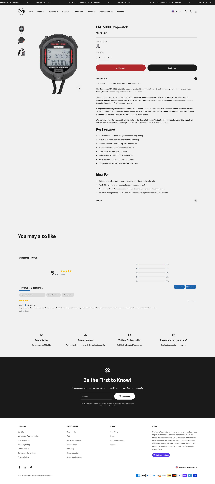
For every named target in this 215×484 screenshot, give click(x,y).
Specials (120, 11)
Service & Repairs (74, 440)
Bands (90, 11)
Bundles (65, 11)
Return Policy (23, 449)
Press (112, 444)
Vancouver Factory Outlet (28, 436)
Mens (39, 11)
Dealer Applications (74, 457)
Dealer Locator (73, 453)
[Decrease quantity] (99, 57)
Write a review (190, 287)
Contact (164, 345)
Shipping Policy (24, 444)
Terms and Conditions (26, 453)
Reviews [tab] (24, 287)
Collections (78, 11)
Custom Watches (117, 440)
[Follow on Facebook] (19, 467)
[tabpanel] (107, 307)
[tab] (37, 288)
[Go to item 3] (21, 51)
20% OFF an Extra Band (39, 2)
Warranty (70, 449)
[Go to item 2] (21, 40)
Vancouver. (137, 345)
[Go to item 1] (21, 29)
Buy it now (172, 68)
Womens (52, 11)
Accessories (105, 11)
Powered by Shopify (45, 475)
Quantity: (100, 52)
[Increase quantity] (108, 57)
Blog (112, 436)
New (31, 11)
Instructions (72, 444)
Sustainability (23, 440)
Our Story (22, 432)
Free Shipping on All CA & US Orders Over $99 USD (79, 2)
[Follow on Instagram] (25, 467)
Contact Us (71, 432)
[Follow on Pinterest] (30, 467)
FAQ (68, 436)
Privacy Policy (23, 457)
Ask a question (179, 287)
